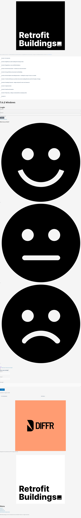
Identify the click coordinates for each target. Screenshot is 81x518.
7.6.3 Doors (43, 396)
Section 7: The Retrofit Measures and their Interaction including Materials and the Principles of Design (20, 54)
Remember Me (3, 116)
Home (1, 54)
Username (1, 109)
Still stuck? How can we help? (7, 367)
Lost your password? (3, 119)
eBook (4, 54)
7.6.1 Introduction (4, 396)
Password (1, 112)
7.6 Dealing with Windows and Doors (41, 54)
